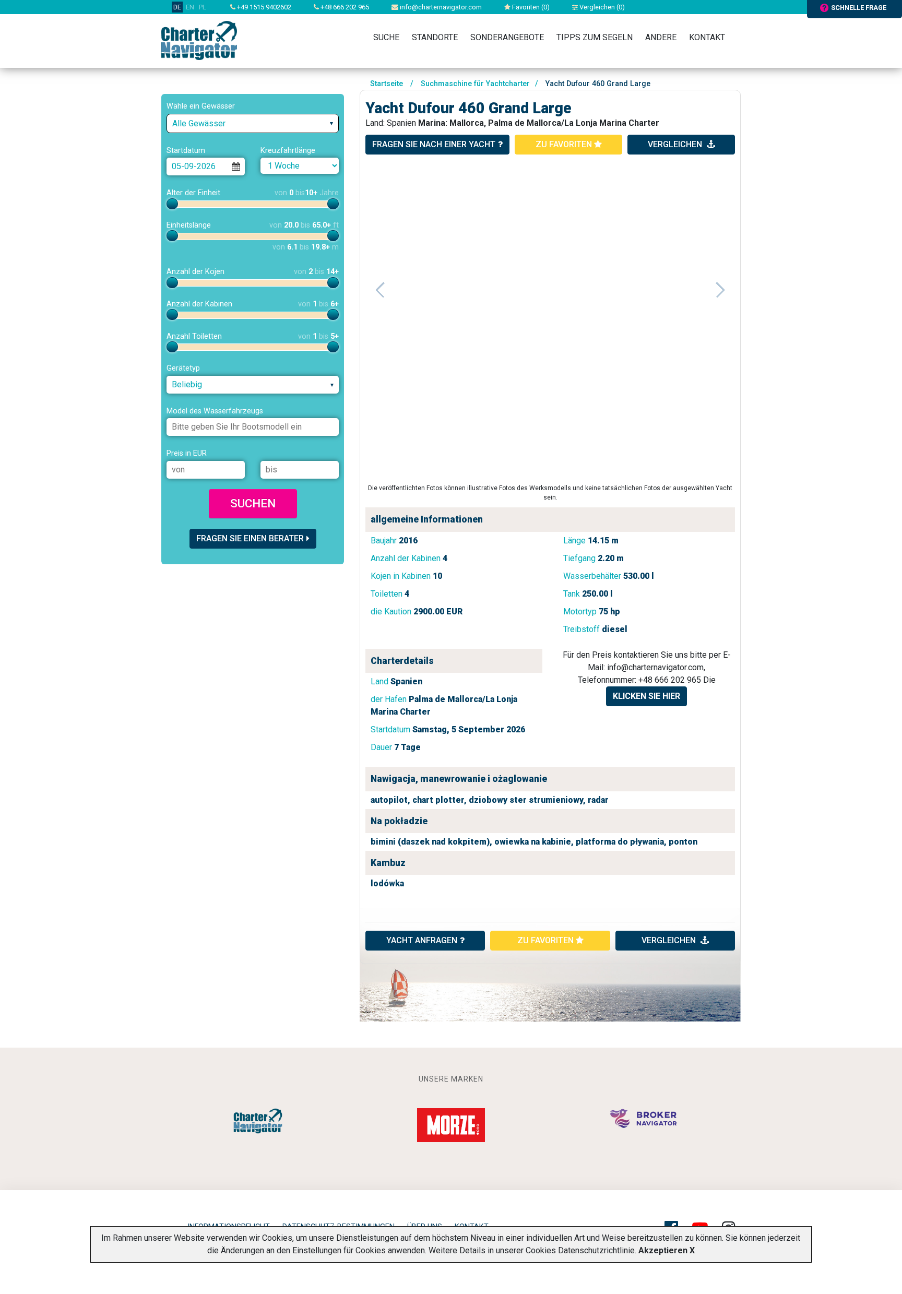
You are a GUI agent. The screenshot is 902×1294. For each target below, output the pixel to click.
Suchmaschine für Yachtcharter (475, 83)
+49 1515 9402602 (263, 7)
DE (177, 7)
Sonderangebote (507, 37)
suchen (253, 503)
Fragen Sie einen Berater (250, 538)
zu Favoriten (565, 144)
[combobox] (253, 123)
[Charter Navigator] (199, 40)
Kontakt (707, 37)
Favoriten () (530, 7)
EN (190, 7)
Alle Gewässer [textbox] (198, 123)
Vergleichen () (601, 7)
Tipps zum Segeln (594, 37)
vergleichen (676, 144)
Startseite (386, 83)
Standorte (435, 37)
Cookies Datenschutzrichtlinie (580, 1250)
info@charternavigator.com (440, 7)
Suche (386, 37)
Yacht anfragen (421, 940)
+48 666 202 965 (344, 7)
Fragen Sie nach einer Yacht (433, 144)
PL (202, 7)
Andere (660, 37)
